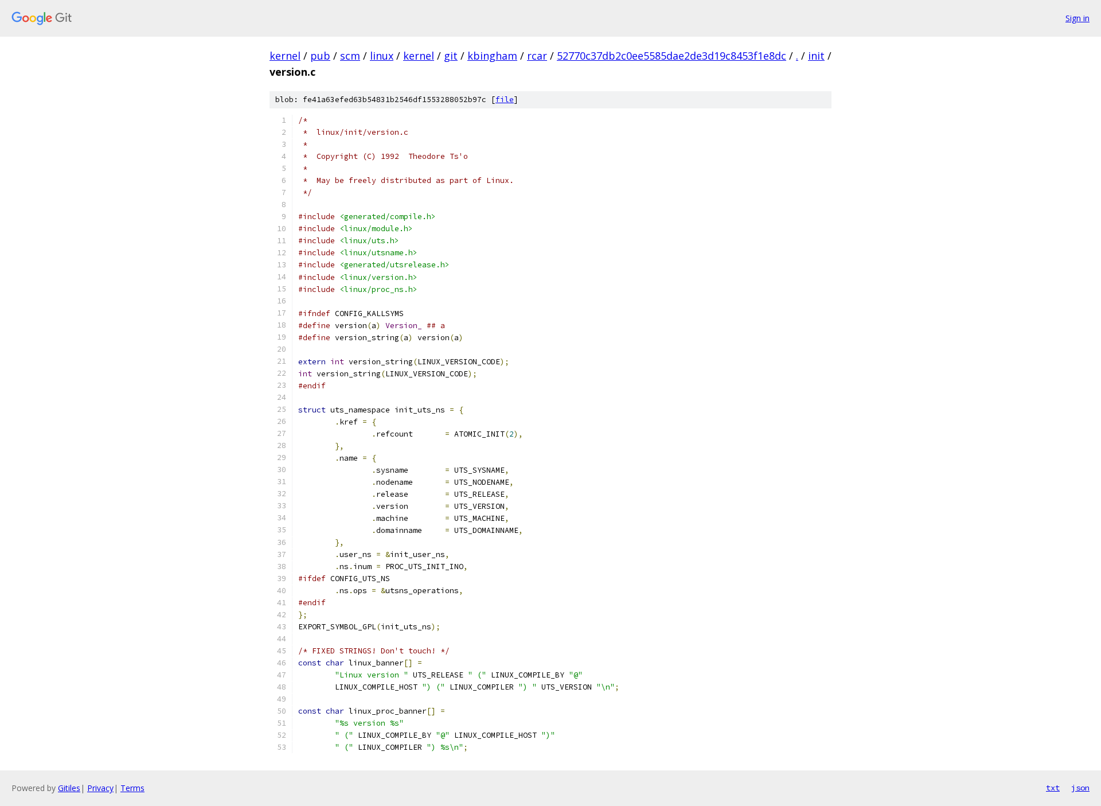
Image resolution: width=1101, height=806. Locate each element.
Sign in (1077, 18)
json (1080, 787)
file (504, 99)
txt (1053, 787)
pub (320, 56)
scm (350, 56)
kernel (285, 56)
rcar (537, 56)
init (816, 56)
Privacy (100, 787)
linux (381, 56)
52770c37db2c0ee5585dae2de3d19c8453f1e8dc (671, 56)
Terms (132, 787)
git (451, 56)
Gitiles (69, 787)
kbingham (492, 56)
